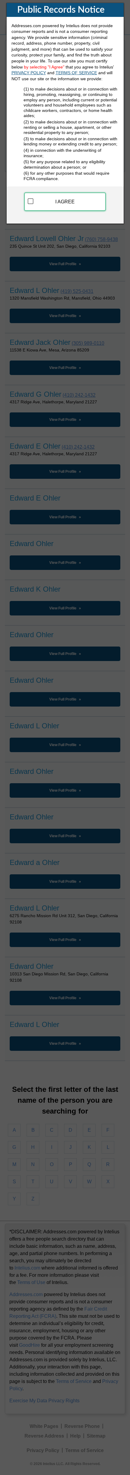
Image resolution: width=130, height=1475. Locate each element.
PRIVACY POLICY (28, 72)
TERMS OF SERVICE (76, 72)
